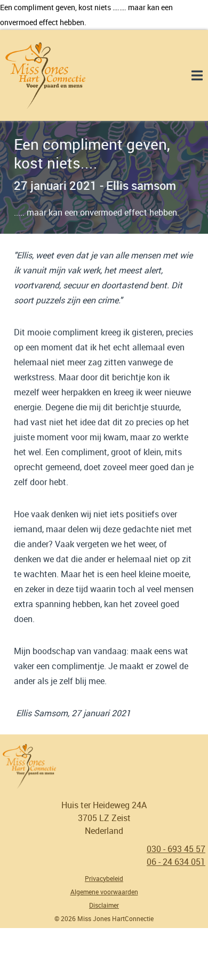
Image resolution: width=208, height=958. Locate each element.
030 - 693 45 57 (176, 849)
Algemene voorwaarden (104, 891)
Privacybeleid (104, 878)
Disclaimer (104, 905)
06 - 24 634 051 (176, 862)
